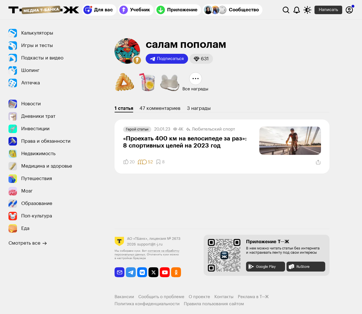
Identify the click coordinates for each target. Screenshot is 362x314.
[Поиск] (286, 10)
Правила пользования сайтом (214, 304)
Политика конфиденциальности (147, 304)
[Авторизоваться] (349, 10)
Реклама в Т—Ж (253, 297)
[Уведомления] (296, 10)
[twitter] (153, 272)
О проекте (199, 297)
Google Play (266, 266)
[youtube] (165, 272)
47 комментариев (159, 108)
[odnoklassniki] (176, 272)
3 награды (199, 108)
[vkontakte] (142, 272)
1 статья (124, 108)
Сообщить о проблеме (161, 297)
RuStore (303, 266)
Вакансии (124, 297)
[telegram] (131, 272)
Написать (328, 10)
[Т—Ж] (43, 10)
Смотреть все (24, 243)
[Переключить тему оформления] (307, 10)
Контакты (224, 297)
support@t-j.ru (150, 244)
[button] (137, 60)
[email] (119, 272)
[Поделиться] (318, 162)
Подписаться (170, 59)
